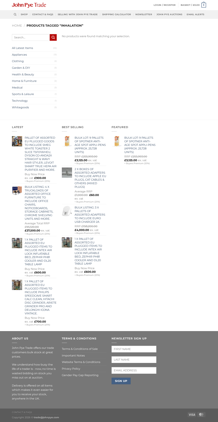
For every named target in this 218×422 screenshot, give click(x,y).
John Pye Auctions (169, 14)
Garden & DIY (21, 67)
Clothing (18, 61)
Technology (20, 100)
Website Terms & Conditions (81, 362)
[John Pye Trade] (29, 5)
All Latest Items (22, 48)
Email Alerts (195, 14)
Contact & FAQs (42, 14)
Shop (24, 14)
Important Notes (73, 355)
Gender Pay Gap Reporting (80, 375)
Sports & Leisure (23, 94)
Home (17, 25)
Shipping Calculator (116, 14)
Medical (17, 87)
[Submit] (53, 37)
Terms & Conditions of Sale (80, 349)
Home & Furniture (24, 81)
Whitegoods (20, 107)
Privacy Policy (71, 368)
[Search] (15, 14)
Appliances (19, 54)
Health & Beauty (23, 74)
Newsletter (143, 14)
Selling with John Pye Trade (78, 14)
